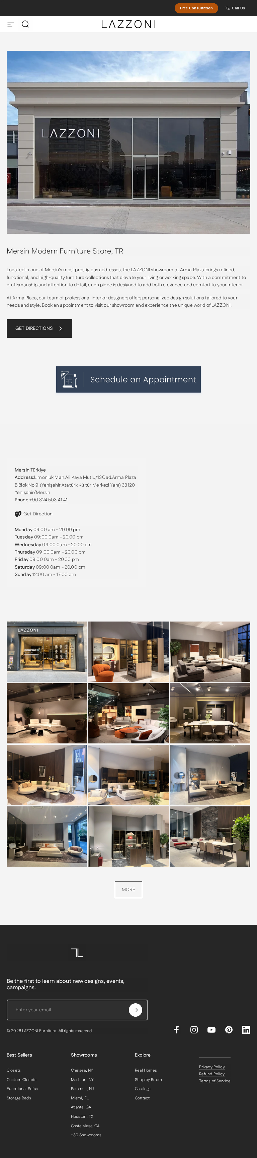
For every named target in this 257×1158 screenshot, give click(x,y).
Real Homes (146, 1070)
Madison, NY (82, 1080)
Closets (14, 1070)
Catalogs (143, 1089)
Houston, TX (82, 1116)
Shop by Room (148, 1080)
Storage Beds (19, 1098)
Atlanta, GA (81, 1107)
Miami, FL (80, 1098)
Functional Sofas (22, 1089)
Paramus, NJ (82, 1089)
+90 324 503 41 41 (48, 500)
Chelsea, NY (82, 1070)
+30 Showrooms (86, 1135)
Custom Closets (21, 1080)
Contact (142, 1098)
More (128, 889)
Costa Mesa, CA (85, 1126)
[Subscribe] (135, 1010)
